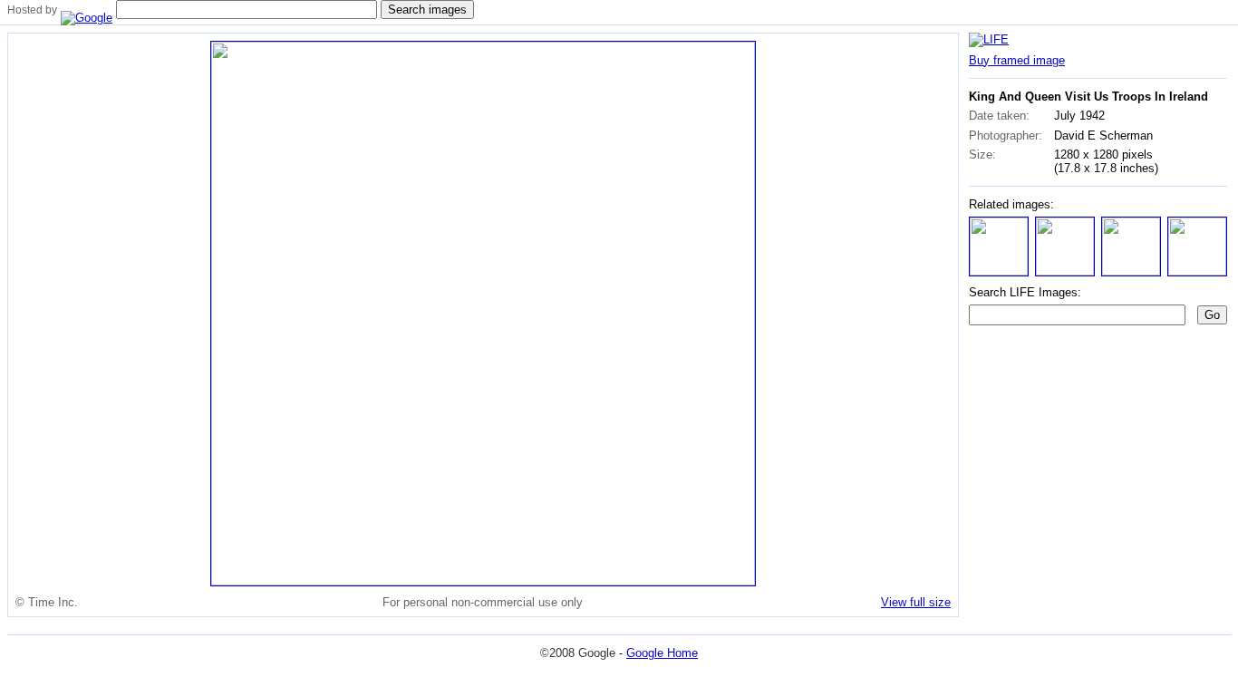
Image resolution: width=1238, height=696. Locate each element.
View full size (916, 602)
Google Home (662, 653)
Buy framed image (1017, 60)
